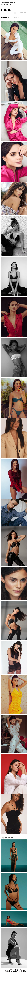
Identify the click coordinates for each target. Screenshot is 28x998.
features (4, 14)
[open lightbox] (14, 40)
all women (22, 13)
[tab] (5, 18)
